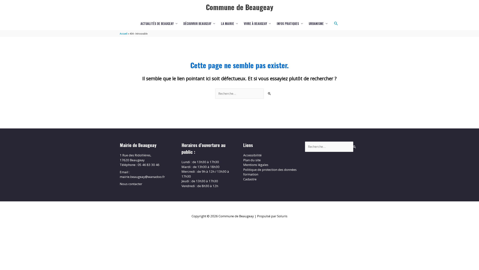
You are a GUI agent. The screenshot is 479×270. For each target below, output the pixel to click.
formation (250, 174)
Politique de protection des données (270, 169)
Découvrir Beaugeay (197, 23)
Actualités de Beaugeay (157, 23)
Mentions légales (255, 165)
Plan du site (252, 160)
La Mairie (227, 23)
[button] (336, 23)
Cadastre (250, 179)
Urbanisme (316, 23)
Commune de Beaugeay (239, 7)
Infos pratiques (288, 23)
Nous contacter (131, 184)
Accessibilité (252, 155)
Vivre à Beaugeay (255, 23)
